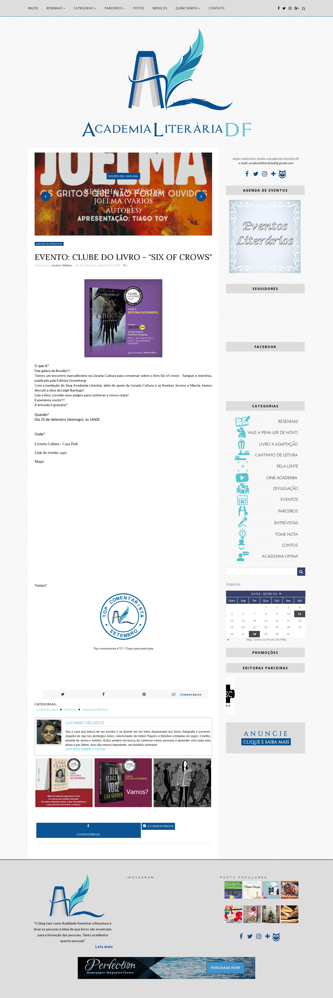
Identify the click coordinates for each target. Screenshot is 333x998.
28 (254, 634)
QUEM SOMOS (186, 8)
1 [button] (116, 233)
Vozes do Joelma (123, 176)
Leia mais (104, 947)
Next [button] (201, 196)
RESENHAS (54, 8)
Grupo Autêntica (49, 243)
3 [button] (130, 233)
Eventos (70, 709)
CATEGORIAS (84, 8)
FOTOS (138, 8)
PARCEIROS (113, 8)
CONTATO (217, 8)
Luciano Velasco (84, 722)
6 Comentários (160, 826)
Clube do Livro (47, 709)
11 (299, 613)
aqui (63, 453)
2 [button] (123, 233)
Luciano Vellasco (61, 265)
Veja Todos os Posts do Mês (266, 639)
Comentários (191, 694)
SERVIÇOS (159, 8)
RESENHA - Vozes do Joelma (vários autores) (123, 201)
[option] (123, 194)
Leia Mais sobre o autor (85, 749)
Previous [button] (45, 196)
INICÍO (33, 8)
